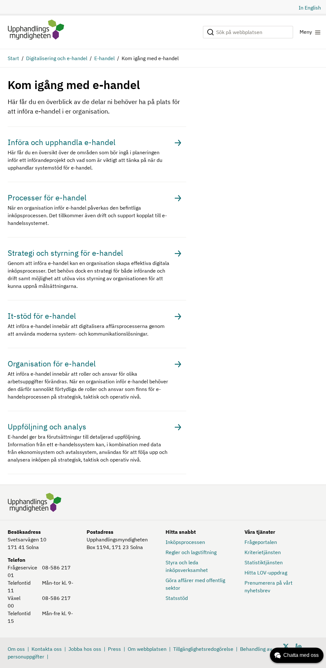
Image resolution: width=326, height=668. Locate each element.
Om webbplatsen (147, 649)
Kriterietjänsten (262, 552)
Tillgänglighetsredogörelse (203, 649)
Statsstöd (177, 598)
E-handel (104, 58)
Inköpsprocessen (185, 542)
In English (310, 7)
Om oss (16, 649)
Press (114, 649)
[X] (286, 646)
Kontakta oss (47, 649)
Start (13, 58)
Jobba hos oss (84, 649)
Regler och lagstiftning (191, 552)
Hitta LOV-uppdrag (265, 572)
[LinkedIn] (298, 646)
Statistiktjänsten (263, 562)
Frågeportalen (260, 542)
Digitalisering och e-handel (56, 58)
